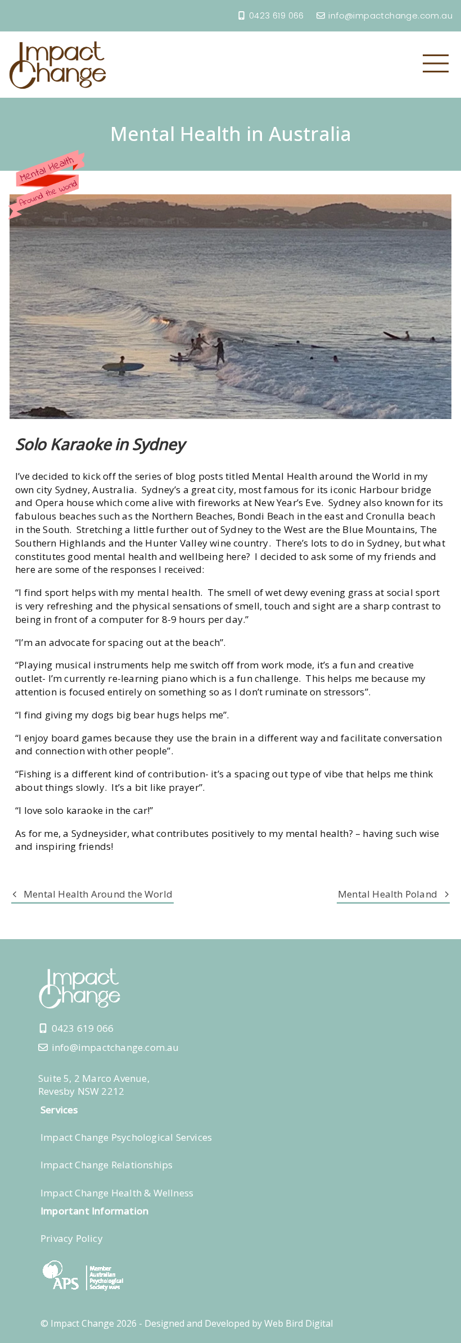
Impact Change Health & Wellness (116, 1192)
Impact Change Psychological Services (126, 1137)
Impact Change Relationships (106, 1164)
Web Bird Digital (298, 1323)
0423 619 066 (276, 15)
